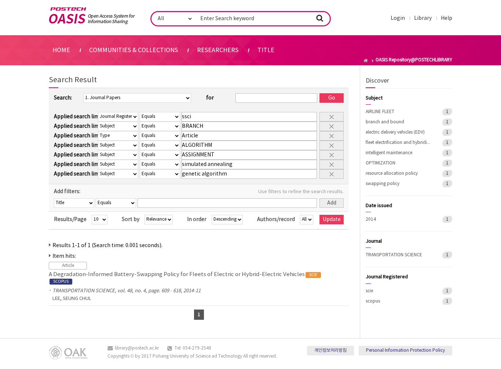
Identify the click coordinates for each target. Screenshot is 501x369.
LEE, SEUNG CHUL (71, 298)
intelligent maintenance (389, 153)
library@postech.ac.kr (137, 348)
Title (265, 50)
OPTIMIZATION (380, 163)
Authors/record (276, 220)
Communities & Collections (133, 50)
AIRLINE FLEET (380, 111)
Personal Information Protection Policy (405, 350)
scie (369, 291)
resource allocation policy (392, 173)
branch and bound (385, 122)
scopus (373, 301)
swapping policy (382, 183)
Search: (63, 98)
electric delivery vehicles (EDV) (395, 132)
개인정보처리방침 (330, 350)
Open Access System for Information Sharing (92, 15)
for (210, 98)
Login (398, 18)
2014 (371, 219)
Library (423, 18)
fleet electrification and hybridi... (398, 142)
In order (196, 220)
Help (446, 18)
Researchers (217, 50)
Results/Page (70, 220)
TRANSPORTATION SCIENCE (394, 255)
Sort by (130, 220)
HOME (61, 50)
